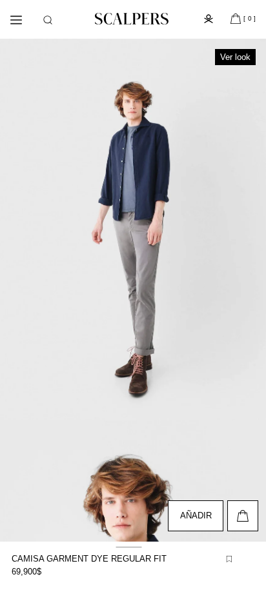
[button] (47, 20)
